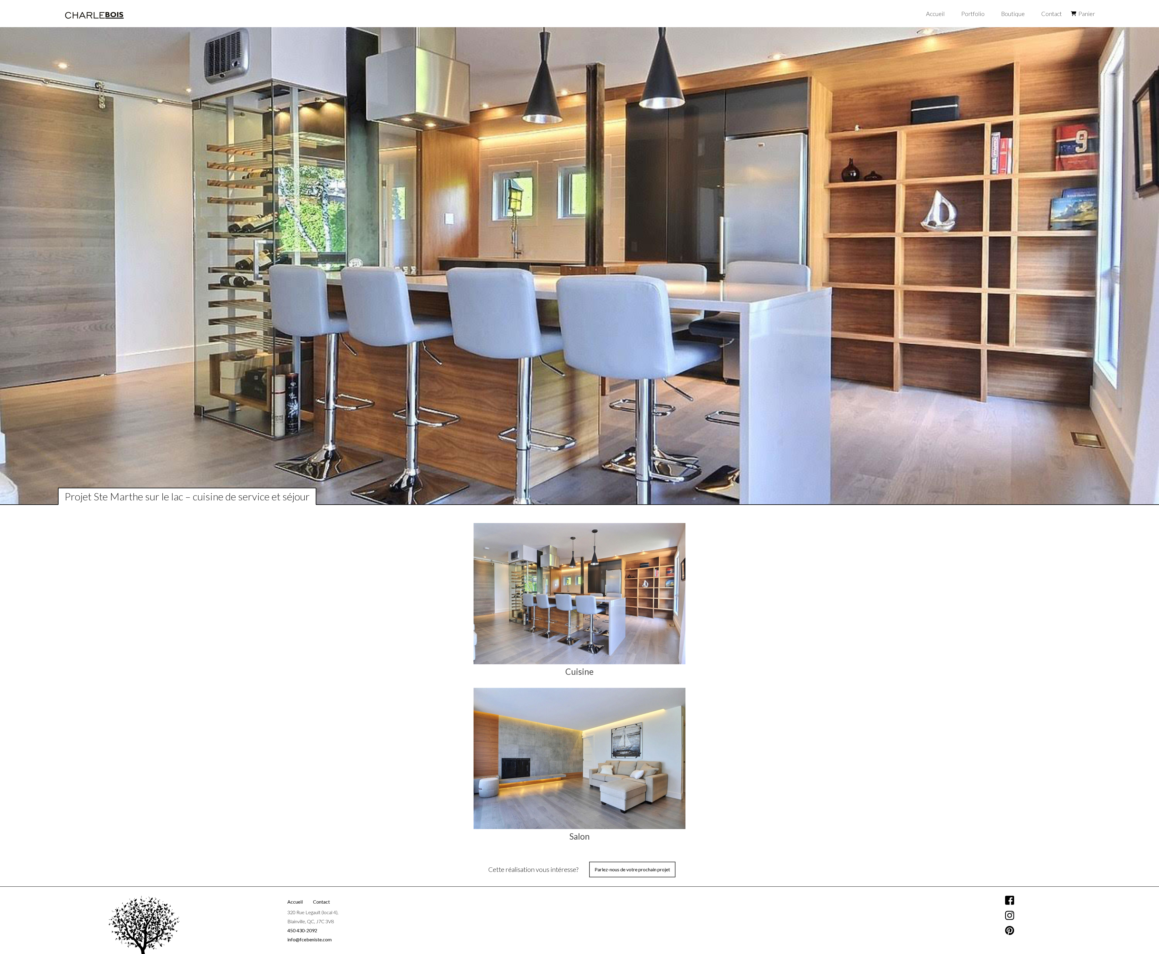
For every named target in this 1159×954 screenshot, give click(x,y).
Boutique (1013, 13)
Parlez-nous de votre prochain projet (632, 869)
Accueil (935, 13)
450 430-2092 (302, 930)
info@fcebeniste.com (309, 939)
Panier (1086, 13)
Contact (1051, 13)
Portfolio (973, 13)
